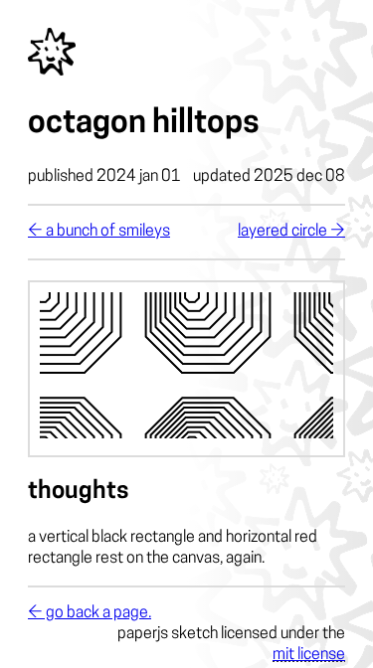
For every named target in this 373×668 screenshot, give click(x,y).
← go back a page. (89, 613)
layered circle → (291, 232)
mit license (309, 655)
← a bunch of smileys (99, 232)
